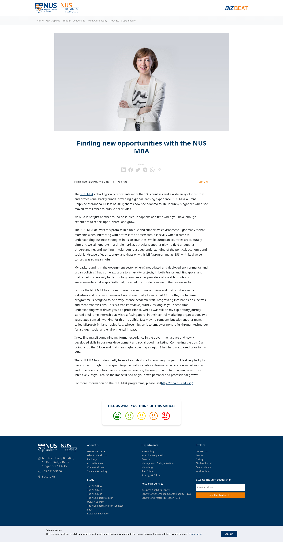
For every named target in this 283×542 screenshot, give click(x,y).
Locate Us (49, 476)
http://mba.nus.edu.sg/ (177, 383)
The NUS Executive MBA (100, 497)
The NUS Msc (94, 489)
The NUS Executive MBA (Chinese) (105, 505)
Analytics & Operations (154, 455)
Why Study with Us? (98, 455)
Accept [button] (229, 533)
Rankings (92, 459)
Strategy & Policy (151, 475)
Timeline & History (97, 471)
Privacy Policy (195, 534)
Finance (146, 459)
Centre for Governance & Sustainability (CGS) (166, 493)
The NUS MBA (94, 493)
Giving (199, 459)
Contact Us (202, 451)
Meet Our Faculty (97, 20)
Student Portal (204, 463)
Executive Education (98, 513)
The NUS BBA (94, 486)
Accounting (148, 451)
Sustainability (128, 20)
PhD (89, 509)
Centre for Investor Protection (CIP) (161, 497)
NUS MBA (203, 182)
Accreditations (95, 463)
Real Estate (148, 471)
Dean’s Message (96, 451)
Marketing (147, 467)
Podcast (114, 20)
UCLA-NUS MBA (95, 501)
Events (199, 455)
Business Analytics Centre (156, 489)
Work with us (203, 471)
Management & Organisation (158, 463)
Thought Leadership (74, 20)
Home (40, 20)
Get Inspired (53, 20)
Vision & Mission (96, 467)
